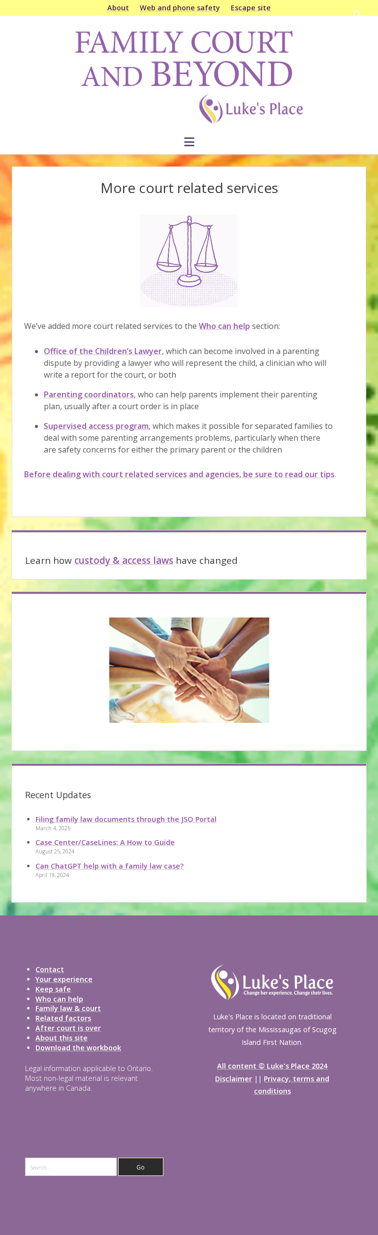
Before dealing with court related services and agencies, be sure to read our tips (179, 474)
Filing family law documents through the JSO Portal (126, 819)
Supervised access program (96, 426)
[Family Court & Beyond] (189, 122)
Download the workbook (78, 1047)
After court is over (68, 1028)
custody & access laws (123, 560)
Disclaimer (233, 1078)
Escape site (251, 7)
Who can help (224, 326)
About (118, 7)
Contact (49, 969)
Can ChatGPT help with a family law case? (109, 866)
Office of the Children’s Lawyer (103, 351)
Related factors (63, 1018)
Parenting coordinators (89, 394)
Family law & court (68, 1008)
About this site (61, 1037)
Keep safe (53, 989)
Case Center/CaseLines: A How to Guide (105, 842)
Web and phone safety (180, 7)
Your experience (64, 979)
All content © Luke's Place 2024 (272, 1066)
